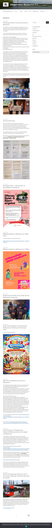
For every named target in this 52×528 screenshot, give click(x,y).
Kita (33, 34)
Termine (21, 11)
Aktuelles (16, 11)
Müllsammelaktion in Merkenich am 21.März (16, 249)
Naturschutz (34, 38)
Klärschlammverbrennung (36, 36)
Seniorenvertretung (9, 121)
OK (26, 526)
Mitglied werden (35, 11)
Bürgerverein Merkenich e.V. (24, 5)
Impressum (42, 11)
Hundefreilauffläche (35, 30)
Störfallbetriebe (35, 45)
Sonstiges (34, 43)
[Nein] (50, 525)
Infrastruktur (34, 32)
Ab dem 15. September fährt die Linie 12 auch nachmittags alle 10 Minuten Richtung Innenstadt (16, 476)
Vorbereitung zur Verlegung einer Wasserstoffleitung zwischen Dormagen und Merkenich (15, 432)
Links (30, 11)
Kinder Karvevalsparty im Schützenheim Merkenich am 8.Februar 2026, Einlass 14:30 (15, 327)
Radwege (34, 40)
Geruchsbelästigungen (36, 26)
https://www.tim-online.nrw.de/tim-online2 (11, 459)
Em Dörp (25, 11)
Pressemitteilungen (7, 507)
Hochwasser (34, 28)
